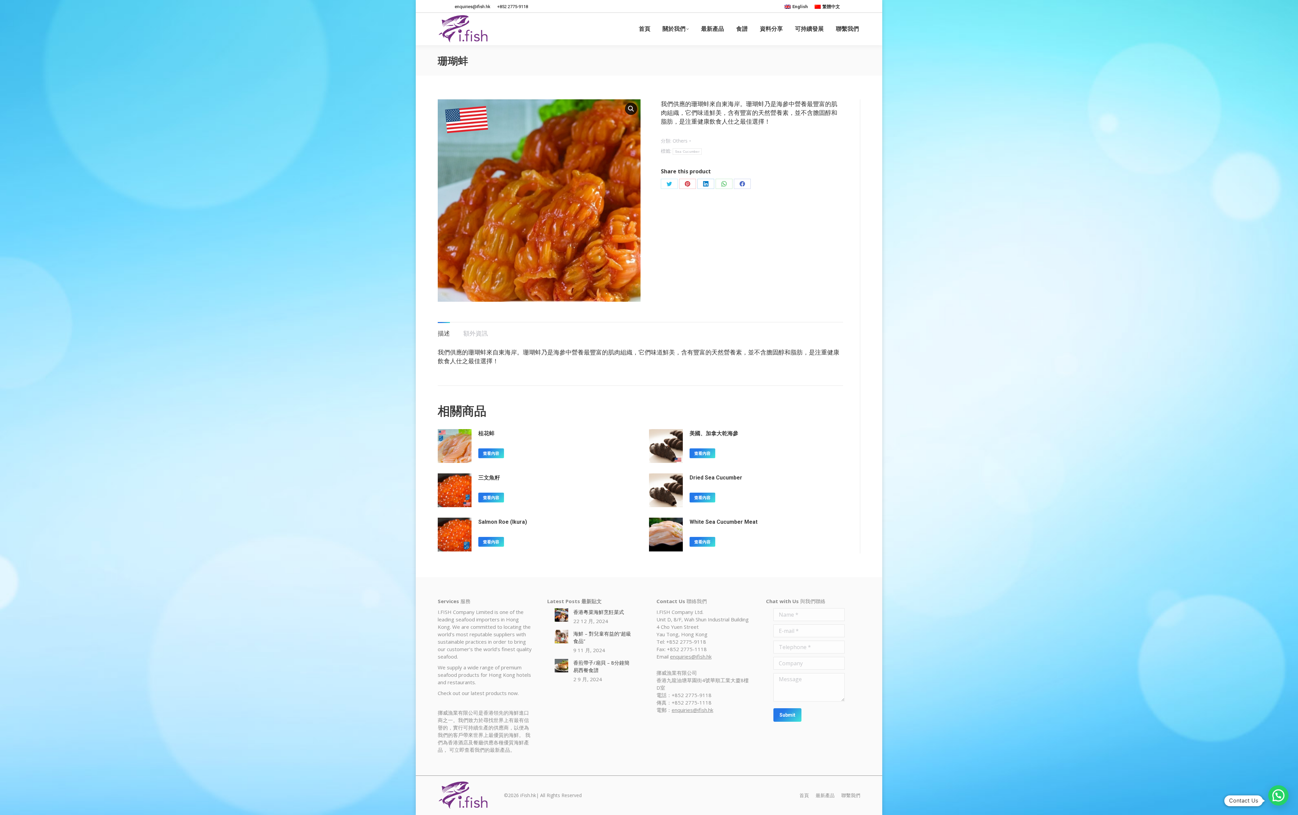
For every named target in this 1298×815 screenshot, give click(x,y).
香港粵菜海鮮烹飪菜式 (598, 612)
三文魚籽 (489, 477)
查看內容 (491, 453)
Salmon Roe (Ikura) (502, 522)
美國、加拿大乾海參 (714, 433)
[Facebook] (742, 184)
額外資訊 (475, 333)
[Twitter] (669, 184)
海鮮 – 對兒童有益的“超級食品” (602, 637)
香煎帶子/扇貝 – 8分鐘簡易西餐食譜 (601, 666)
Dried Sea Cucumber (716, 477)
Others (680, 141)
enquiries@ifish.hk (691, 656)
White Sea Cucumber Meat (724, 522)
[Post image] (561, 615)
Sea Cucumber (687, 151)
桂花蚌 (486, 433)
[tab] (444, 330)
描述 (444, 333)
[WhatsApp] (724, 184)
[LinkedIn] (705, 184)
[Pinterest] (687, 184)
